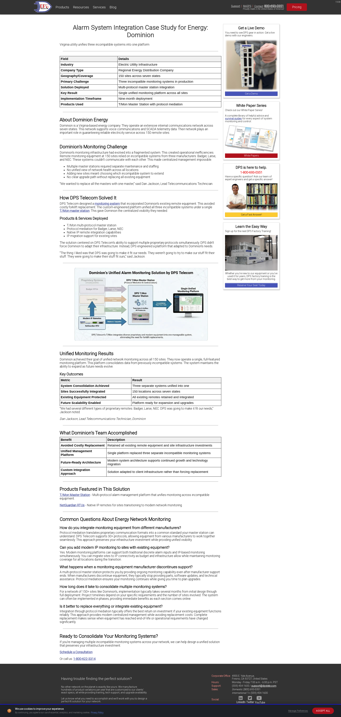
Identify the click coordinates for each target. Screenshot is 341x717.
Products (62, 7)
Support (235, 6)
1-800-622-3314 (84, 659)
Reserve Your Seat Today (251, 285)
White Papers (251, 155)
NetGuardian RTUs (72, 505)
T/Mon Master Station (75, 495)
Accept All (323, 711)
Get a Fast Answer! (251, 214)
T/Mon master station (75, 211)
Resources (81, 7)
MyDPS (247, 6)
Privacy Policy (97, 712)
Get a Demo (251, 93)
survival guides (233, 118)
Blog (113, 7)
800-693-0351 (274, 6)
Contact (258, 6)
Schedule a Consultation (76, 652)
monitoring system (107, 203)
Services (99, 7)
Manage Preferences (298, 711)
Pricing (296, 7)
